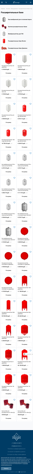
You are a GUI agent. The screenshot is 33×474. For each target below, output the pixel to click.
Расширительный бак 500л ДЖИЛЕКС (8, 313)
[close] (32, 354)
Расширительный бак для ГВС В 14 (24, 91)
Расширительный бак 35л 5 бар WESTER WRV (24, 140)
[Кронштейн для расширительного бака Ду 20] (24, 404)
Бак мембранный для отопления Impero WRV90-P (24, 214)
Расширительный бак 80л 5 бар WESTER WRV (24, 115)
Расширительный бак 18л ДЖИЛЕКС (8, 387)
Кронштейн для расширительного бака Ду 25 (8, 412)
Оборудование (14, 8)
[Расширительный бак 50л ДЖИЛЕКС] (8, 330)
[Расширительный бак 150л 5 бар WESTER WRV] (8, 133)
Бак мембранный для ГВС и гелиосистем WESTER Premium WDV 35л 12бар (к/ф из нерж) (8, 165)
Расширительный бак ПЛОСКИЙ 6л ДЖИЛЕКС (7, 263)
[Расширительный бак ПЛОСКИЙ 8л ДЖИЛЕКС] (24, 231)
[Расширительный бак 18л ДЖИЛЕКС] (8, 379)
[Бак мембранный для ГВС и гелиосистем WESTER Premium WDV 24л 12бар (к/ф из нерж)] (24, 157)
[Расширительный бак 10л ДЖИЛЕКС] (24, 330)
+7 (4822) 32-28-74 (16, 443)
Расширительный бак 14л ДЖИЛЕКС (24, 387)
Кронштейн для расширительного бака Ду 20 (24, 412)
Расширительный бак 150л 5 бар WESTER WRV (8, 140)
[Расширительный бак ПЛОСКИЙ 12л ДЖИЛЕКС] (24, 256)
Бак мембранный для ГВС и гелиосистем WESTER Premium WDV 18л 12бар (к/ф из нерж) (24, 190)
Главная (3, 8)
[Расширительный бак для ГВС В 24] (24, 59)
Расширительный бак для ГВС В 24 (24, 66)
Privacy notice (28, 354)
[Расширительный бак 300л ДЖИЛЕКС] (24, 305)
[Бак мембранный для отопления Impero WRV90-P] (24, 207)
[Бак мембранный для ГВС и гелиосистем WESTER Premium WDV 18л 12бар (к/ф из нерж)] (24, 182)
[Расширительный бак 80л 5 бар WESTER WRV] (24, 108)
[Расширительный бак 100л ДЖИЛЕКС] (24, 281)
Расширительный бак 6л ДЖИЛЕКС (8, 362)
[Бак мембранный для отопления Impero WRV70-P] (8, 231)
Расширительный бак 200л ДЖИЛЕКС (24, 362)
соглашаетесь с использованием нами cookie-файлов (14, 462)
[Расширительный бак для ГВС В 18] (8, 83)
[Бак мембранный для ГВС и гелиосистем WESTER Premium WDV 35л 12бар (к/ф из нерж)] (8, 157)
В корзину (8, 73)
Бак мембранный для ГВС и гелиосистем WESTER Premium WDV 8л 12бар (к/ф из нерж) (8, 214)
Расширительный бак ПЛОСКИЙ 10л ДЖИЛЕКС (8, 288)
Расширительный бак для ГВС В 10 (8, 115)
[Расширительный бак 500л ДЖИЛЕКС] (8, 305)
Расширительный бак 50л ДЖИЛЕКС (8, 337)
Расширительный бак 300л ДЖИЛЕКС (24, 313)
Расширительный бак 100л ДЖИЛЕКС (24, 288)
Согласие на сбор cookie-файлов (16, 454)
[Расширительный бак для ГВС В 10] (8, 108)
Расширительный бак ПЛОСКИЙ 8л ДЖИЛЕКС (23, 239)
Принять (6, 468)
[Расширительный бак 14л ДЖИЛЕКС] (24, 379)
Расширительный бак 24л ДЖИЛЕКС (8, 66)
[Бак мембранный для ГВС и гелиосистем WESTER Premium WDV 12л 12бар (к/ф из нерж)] (8, 182)
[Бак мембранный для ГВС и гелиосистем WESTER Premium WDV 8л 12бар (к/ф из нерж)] (8, 207)
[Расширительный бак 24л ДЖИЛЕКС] (8, 59)
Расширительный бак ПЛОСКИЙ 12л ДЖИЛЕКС (24, 263)
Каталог (8, 8)
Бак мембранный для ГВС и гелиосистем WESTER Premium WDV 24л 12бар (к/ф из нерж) (24, 165)
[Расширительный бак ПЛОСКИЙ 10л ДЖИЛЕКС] (8, 281)
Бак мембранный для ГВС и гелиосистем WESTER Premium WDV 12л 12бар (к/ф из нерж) (8, 190)
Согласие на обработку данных (16, 451)
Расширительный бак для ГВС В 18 (8, 91)
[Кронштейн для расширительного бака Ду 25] (8, 404)
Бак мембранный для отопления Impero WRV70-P (8, 239)
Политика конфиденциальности (16, 448)
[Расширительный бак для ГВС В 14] (24, 83)
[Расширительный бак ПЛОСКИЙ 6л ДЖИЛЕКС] (8, 256)
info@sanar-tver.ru (16, 446)
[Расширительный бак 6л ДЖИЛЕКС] (8, 355)
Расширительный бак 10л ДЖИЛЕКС (24, 337)
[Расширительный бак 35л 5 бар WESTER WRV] (24, 133)
